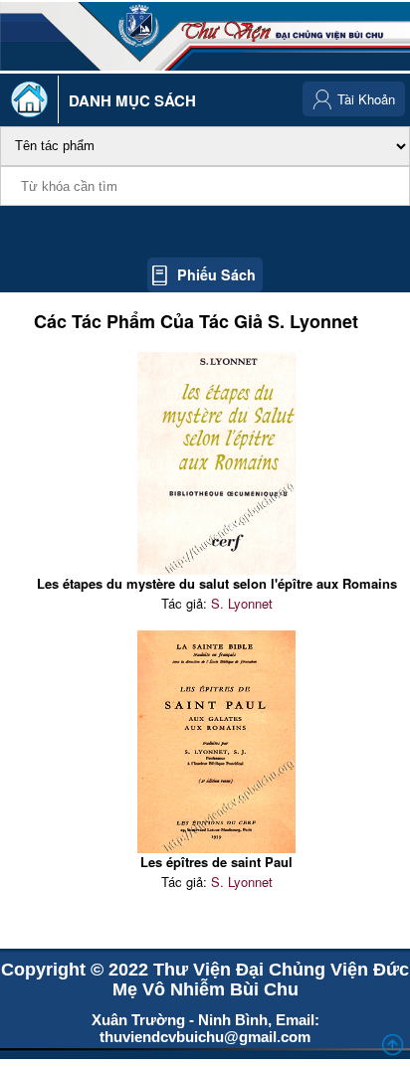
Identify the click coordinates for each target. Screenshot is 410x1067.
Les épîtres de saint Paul (216, 861)
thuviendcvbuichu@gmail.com (205, 1036)
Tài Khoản (366, 98)
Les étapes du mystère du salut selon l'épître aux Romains (217, 583)
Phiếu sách (216, 274)
